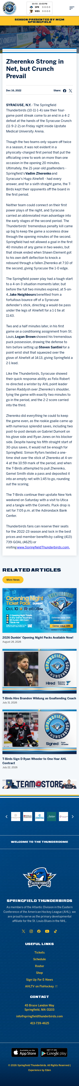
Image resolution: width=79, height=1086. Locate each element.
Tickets (39, 953)
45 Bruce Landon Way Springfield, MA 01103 (39, 1007)
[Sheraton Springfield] (15, 816)
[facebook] (38, 931)
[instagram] (31, 931)
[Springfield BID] (39, 816)
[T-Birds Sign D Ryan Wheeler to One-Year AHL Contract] (39, 731)
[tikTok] (55, 931)
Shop (39, 973)
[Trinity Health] (63, 816)
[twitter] (23, 931)
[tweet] (70, 90)
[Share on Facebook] (64, 90)
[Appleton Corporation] (51, 816)
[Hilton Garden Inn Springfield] (27, 816)
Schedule (39, 959)
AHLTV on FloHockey (39, 986)
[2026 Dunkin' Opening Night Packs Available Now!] (39, 610)
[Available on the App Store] (24, 1052)
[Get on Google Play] (54, 1052)
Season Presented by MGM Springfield (39, 21)
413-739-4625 (39, 1023)
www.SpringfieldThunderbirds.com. (43, 547)
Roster (39, 966)
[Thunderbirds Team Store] (39, 784)
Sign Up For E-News (39, 980)
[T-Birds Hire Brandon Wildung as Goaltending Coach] (39, 671)
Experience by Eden (39, 1070)
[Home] (9, 8)
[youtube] (47, 931)
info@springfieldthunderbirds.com (39, 1016)
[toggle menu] (71, 8)
